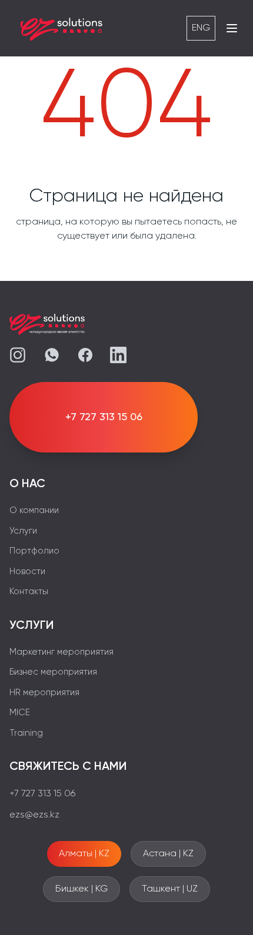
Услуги (23, 531)
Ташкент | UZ (170, 889)
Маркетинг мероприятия (61, 652)
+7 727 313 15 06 (42, 794)
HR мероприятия (44, 692)
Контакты (28, 591)
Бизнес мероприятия (53, 672)
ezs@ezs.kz (34, 815)
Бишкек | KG (81, 889)
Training (26, 733)
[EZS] (61, 28)
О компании (34, 510)
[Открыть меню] (232, 28)
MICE (19, 712)
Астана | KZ (168, 854)
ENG (201, 28)
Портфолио (34, 551)
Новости (27, 571)
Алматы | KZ (84, 854)
